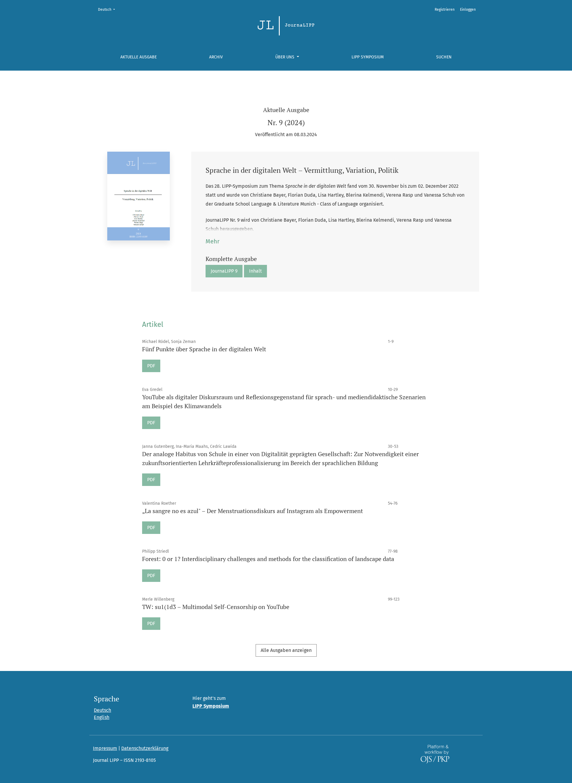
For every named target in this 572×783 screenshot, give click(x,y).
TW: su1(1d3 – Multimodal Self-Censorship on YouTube (215, 607)
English (101, 717)
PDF (151, 366)
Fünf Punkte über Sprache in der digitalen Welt (204, 349)
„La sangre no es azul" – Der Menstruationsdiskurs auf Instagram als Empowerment (252, 511)
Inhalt (255, 271)
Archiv (216, 57)
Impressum (105, 748)
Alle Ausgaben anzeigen (286, 650)
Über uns (285, 57)
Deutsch (108, 9)
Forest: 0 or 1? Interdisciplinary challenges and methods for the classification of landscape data (268, 559)
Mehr (213, 241)
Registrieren (445, 9)
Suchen (444, 57)
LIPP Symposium (368, 57)
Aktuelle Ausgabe (138, 57)
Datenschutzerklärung (144, 748)
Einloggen (468, 9)
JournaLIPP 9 (224, 271)
